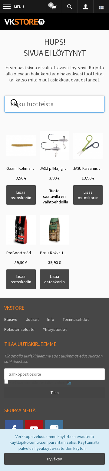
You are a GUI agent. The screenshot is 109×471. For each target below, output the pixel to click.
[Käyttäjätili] (85, 6)
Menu (19, 6)
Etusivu (10, 319)
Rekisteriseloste (19, 329)
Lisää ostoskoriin (21, 194)
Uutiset (32, 319)
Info (50, 319)
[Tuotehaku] (70, 6)
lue (69, 382)
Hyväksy (54, 459)
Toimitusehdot (76, 319)
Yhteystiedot (55, 329)
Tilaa (55, 392)
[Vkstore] (24, 21)
